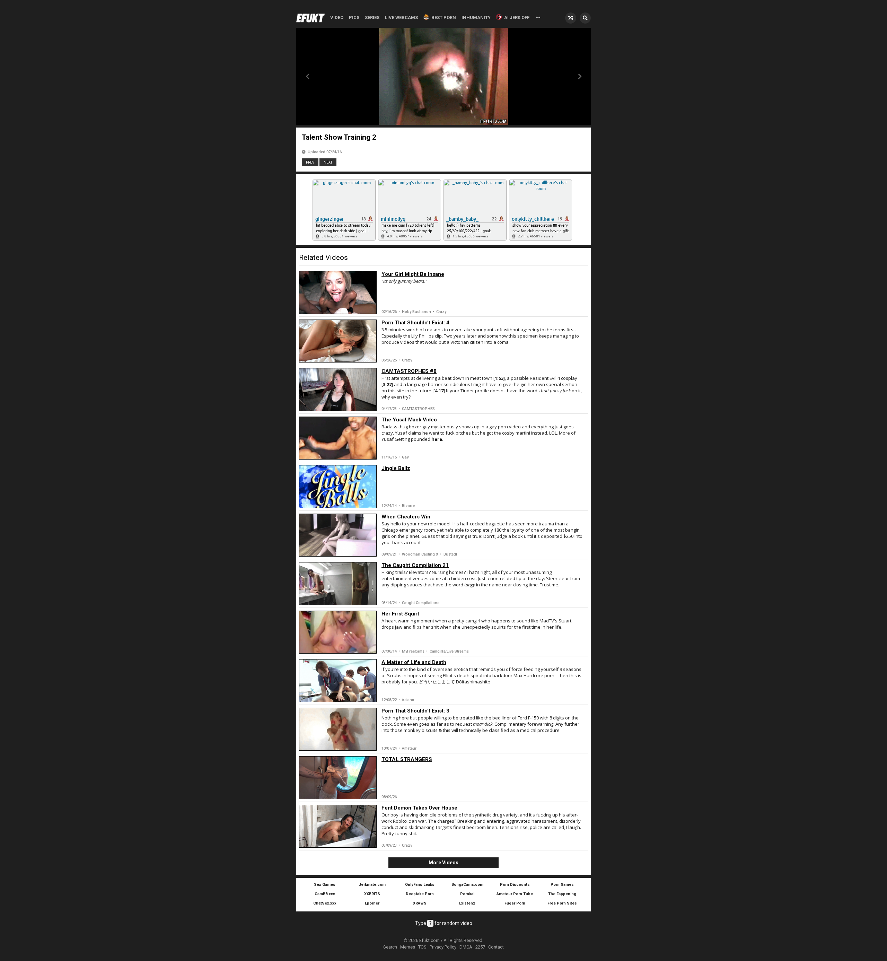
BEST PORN (443, 17)
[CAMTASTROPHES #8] (338, 389)
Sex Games (324, 884)
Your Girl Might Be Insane (412, 274)
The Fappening (562, 894)
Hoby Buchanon (416, 311)
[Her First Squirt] (338, 632)
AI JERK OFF (516, 17)
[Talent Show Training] (580, 76)
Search (390, 947)
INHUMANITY (476, 17)
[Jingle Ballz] (338, 486)
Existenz (467, 903)
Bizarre (408, 506)
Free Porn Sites (562, 903)
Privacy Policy (443, 947)
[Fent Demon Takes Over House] (338, 826)
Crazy (441, 311)
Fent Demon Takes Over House (419, 808)
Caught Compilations (420, 603)
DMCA (465, 947)
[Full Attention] (307, 76)
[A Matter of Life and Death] (338, 680)
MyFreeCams (413, 651)
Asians (408, 700)
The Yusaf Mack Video (409, 420)
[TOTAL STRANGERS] (338, 777)
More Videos (443, 862)
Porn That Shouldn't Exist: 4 (415, 323)
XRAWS (420, 903)
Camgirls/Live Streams (449, 651)
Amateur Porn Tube (515, 894)
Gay (405, 457)
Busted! (450, 554)
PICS (354, 17)
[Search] (585, 18)
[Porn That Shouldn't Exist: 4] (338, 341)
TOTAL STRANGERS (406, 759)
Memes (407, 947)
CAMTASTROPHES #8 (409, 371)
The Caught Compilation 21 (415, 565)
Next (328, 162)
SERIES (372, 17)
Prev (310, 162)
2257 (480, 947)
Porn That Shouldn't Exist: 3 (415, 711)
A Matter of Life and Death (413, 662)
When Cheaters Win (405, 517)
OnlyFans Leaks (419, 884)
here (436, 439)
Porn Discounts (515, 884)
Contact (496, 947)
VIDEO (336, 17)
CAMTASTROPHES (418, 409)
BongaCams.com (467, 884)
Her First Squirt (400, 614)
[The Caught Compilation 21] (338, 583)
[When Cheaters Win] (338, 535)
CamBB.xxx (325, 894)
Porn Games (562, 884)
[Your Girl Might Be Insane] (338, 292)
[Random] (570, 18)
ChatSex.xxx (324, 903)
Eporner (372, 903)
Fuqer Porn (514, 903)
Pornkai (467, 894)
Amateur (409, 748)
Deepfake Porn (420, 894)
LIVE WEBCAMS (401, 17)
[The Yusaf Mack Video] (338, 438)
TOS (422, 947)
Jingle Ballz (395, 468)
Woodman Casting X (420, 554)
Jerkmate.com (372, 884)
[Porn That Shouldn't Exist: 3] (338, 729)
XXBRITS (372, 894)
